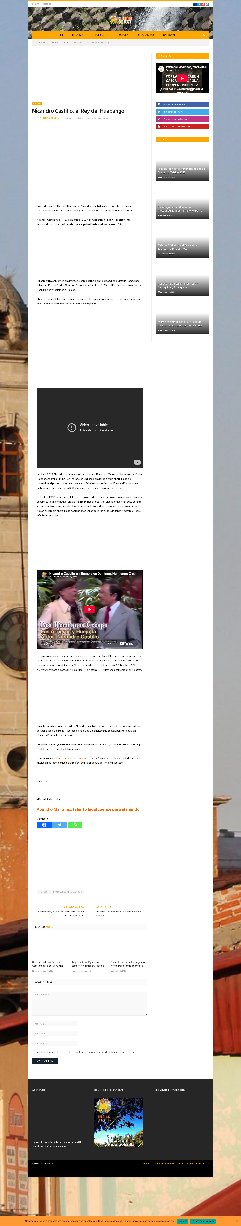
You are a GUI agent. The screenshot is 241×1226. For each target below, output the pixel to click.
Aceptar (182, 1221)
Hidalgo (43, 892)
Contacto (145, 1163)
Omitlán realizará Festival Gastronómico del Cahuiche (47, 964)
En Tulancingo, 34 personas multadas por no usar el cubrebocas (60, 914)
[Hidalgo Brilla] (120, 19)
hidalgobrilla (51, 118)
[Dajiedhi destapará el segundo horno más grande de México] (129, 946)
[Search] (204, 35)
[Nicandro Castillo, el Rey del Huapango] (89, 161)
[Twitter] (59, 825)
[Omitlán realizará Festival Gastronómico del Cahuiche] (50, 946)
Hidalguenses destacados (67, 892)
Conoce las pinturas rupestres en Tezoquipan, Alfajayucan (178, 286)
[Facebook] (44, 825)
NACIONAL (169, 34)
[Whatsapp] (75, 825)
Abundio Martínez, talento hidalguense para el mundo (88, 809)
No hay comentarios (99, 118)
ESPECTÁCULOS (146, 34)
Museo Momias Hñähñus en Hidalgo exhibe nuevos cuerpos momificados (180, 324)
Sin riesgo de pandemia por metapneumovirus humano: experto (180, 209)
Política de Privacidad (164, 1163)
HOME (60, 34)
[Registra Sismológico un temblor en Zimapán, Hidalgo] (90, 946)
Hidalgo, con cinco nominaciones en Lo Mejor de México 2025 (181, 171)
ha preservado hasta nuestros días (76, 758)
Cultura (37, 103)
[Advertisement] (89, 77)
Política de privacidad (203, 1221)
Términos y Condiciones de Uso (193, 1163)
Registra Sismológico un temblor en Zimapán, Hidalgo (88, 964)
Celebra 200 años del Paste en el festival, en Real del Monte (178, 247)
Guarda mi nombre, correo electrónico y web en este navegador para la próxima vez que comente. (85, 1052)
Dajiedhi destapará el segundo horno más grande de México (128, 964)
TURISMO (100, 34)
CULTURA (123, 34)
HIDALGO (77, 34)
